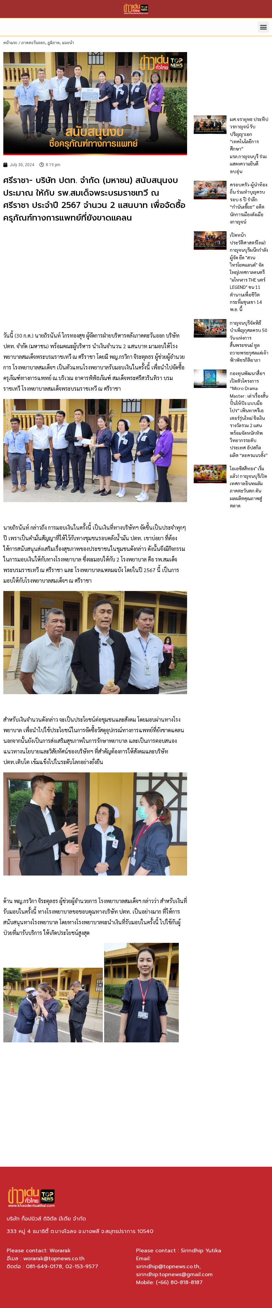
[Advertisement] (95, 277)
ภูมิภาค (53, 42)
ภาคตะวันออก (33, 42)
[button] (263, 27)
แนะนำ (68, 42)
